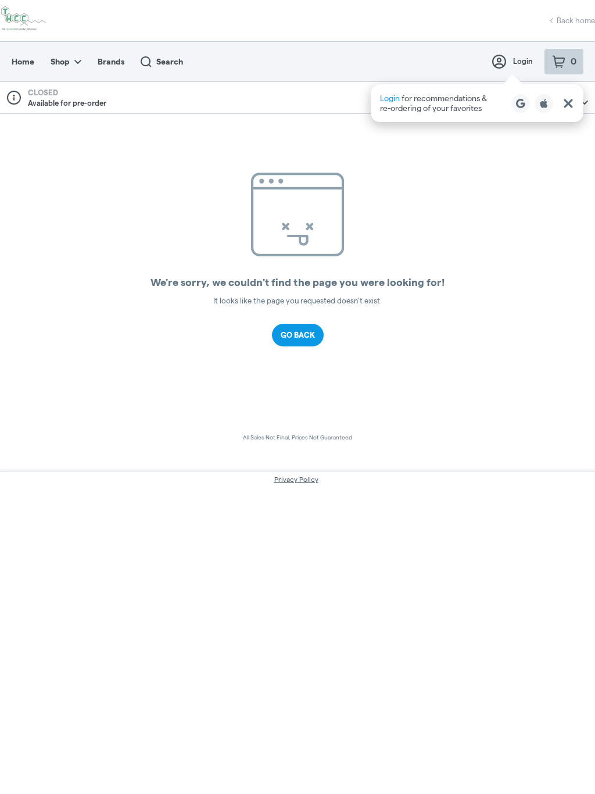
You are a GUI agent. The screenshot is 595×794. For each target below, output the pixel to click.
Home (23, 61)
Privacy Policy (296, 479)
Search (169, 61)
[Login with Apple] (544, 103)
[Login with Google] (520, 103)
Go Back (298, 335)
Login (523, 61)
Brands (111, 61)
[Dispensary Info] (14, 98)
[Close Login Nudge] (568, 103)
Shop (60, 61)
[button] (477, 103)
